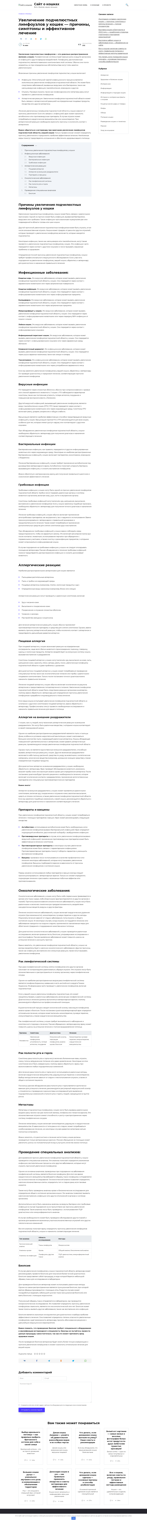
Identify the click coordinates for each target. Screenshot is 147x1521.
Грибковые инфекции (37, 163)
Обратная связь (80, 5)
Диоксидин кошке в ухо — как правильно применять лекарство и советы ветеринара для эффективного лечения (59, 1480)
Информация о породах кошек (113, 93)
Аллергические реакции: (35, 166)
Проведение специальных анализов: (40, 190)
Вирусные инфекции (37, 157)
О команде (94, 5)
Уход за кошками (107, 130)
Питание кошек (107, 117)
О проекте (106, 5)
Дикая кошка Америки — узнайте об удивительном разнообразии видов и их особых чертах (59, 1438)
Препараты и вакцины (37, 175)
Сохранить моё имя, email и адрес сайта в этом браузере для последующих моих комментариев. (54, 1405)
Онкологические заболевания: (38, 178)
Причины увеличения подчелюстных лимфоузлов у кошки (50, 150)
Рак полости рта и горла (38, 184)
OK (73, 1518)
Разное (103, 126)
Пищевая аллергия (36, 169)
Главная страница (25, 14)
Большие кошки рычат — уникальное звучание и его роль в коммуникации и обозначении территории (31, 1479)
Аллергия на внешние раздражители (43, 172)
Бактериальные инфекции (39, 160)
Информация (106, 88)
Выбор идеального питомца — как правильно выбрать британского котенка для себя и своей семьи (30, 1438)
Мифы (103, 108)
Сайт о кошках (46, 4)
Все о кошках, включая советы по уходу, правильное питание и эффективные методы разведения (113, 51)
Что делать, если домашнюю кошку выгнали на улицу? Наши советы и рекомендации (88, 1438)
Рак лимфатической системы (40, 181)
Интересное (106, 84)
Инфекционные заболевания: (37, 154)
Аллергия (104, 75)
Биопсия (32, 193)
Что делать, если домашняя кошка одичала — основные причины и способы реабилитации (113, 59)
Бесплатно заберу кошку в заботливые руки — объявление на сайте (113, 42)
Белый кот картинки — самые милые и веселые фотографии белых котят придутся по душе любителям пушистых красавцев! (116, 1440)
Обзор (103, 113)
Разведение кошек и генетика (113, 121)
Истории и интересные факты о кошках (113, 98)
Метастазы (33, 187)
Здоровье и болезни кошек (112, 79)
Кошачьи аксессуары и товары (113, 104)
